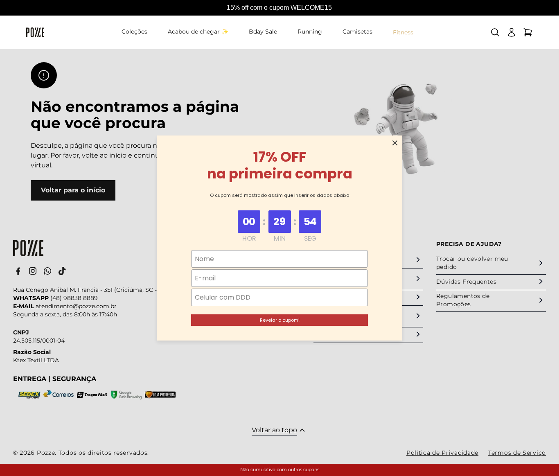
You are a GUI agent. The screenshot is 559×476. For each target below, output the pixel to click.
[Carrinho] (528, 32)
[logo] (35, 32)
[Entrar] (511, 32)
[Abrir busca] (495, 32)
